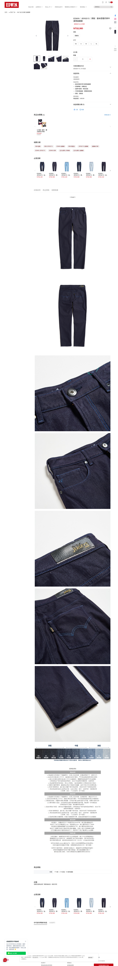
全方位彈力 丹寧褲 (65, 150)
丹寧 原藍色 (71, 146)
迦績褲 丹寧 (95, 146)
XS (76, 44)
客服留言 (69, 963)
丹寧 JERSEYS (48, 146)
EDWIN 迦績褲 (60, 146)
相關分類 (37, 142)
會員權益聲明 (70, 965)
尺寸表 (75, 52)
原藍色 (77, 35)
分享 (76, 109)
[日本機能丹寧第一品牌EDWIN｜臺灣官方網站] (15, 5)
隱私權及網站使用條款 (46, 965)
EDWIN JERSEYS (40, 150)
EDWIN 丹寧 (52, 150)
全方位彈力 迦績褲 (78, 150)
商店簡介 (43, 963)
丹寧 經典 (37, 146)
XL (96, 44)
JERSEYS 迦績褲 (83, 146)
